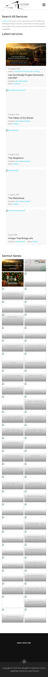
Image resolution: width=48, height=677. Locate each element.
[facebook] (20, 649)
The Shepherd (15, 158)
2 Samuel (16, 83)
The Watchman (16, 198)
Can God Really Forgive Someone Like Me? (26, 76)
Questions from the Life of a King (26, 71)
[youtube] (27, 649)
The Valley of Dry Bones (20, 118)
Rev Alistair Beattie (23, 121)
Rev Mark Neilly (22, 81)
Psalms (35, 241)
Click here (5, 21)
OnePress (15, 671)
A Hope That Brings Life (20, 238)
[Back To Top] (24, 662)
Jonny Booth (20, 241)
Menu (44, 5)
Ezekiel (15, 124)
